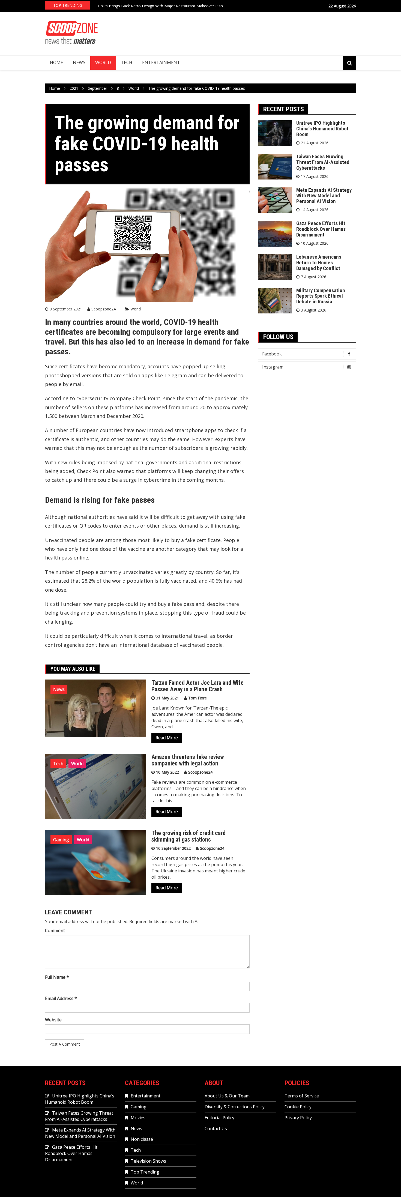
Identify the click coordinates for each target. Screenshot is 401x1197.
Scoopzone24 (103, 309)
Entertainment (161, 62)
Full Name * (57, 977)
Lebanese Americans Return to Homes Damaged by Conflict (318, 262)
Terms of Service (302, 1096)
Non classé (142, 1139)
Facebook (272, 354)
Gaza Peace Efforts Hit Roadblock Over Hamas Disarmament (321, 229)
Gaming (61, 840)
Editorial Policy (219, 1118)
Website (53, 1020)
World (103, 62)
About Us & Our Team (227, 1096)
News (79, 62)
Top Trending (145, 1172)
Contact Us (216, 1129)
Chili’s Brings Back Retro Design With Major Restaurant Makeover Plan (160, 5)
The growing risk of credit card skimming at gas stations (188, 836)
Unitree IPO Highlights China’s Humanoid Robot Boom (322, 128)
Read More (166, 738)
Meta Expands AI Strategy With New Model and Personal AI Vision (324, 196)
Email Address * (61, 998)
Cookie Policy (298, 1107)
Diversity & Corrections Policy (235, 1107)
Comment (55, 930)
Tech (126, 62)
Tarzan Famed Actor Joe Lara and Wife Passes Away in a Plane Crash (197, 686)
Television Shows (148, 1161)
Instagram (272, 367)
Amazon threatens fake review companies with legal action (187, 760)
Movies (138, 1118)
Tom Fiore (197, 698)
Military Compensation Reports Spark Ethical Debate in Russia (320, 296)
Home (56, 62)
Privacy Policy (298, 1118)
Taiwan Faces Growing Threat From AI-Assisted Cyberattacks (322, 162)
